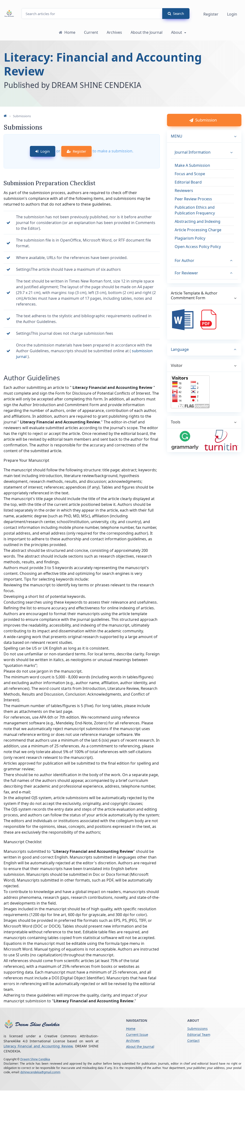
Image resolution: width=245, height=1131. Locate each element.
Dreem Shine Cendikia (35, 1059)
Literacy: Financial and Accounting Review (103, 64)
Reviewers (184, 190)
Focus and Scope (190, 173)
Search (178, 13)
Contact (193, 1040)
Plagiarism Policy (190, 238)
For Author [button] (184, 260)
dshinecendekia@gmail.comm (40, 1072)
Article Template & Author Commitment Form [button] (194, 295)
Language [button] (180, 349)
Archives (114, 32)
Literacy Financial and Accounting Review (38, 1046)
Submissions (197, 1028)
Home (69, 32)
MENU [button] (176, 136)
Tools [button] (175, 422)
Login (232, 14)
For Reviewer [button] (186, 273)
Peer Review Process (193, 199)
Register (210, 14)
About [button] (177, 32)
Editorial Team (198, 1034)
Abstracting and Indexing (197, 221)
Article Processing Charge (198, 229)
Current (91, 32)
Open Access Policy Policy (198, 246)
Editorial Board (188, 182)
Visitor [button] (177, 365)
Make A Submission (192, 165)
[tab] (204, 349)
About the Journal (146, 32)
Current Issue (137, 1034)
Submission (206, 120)
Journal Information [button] (193, 152)
